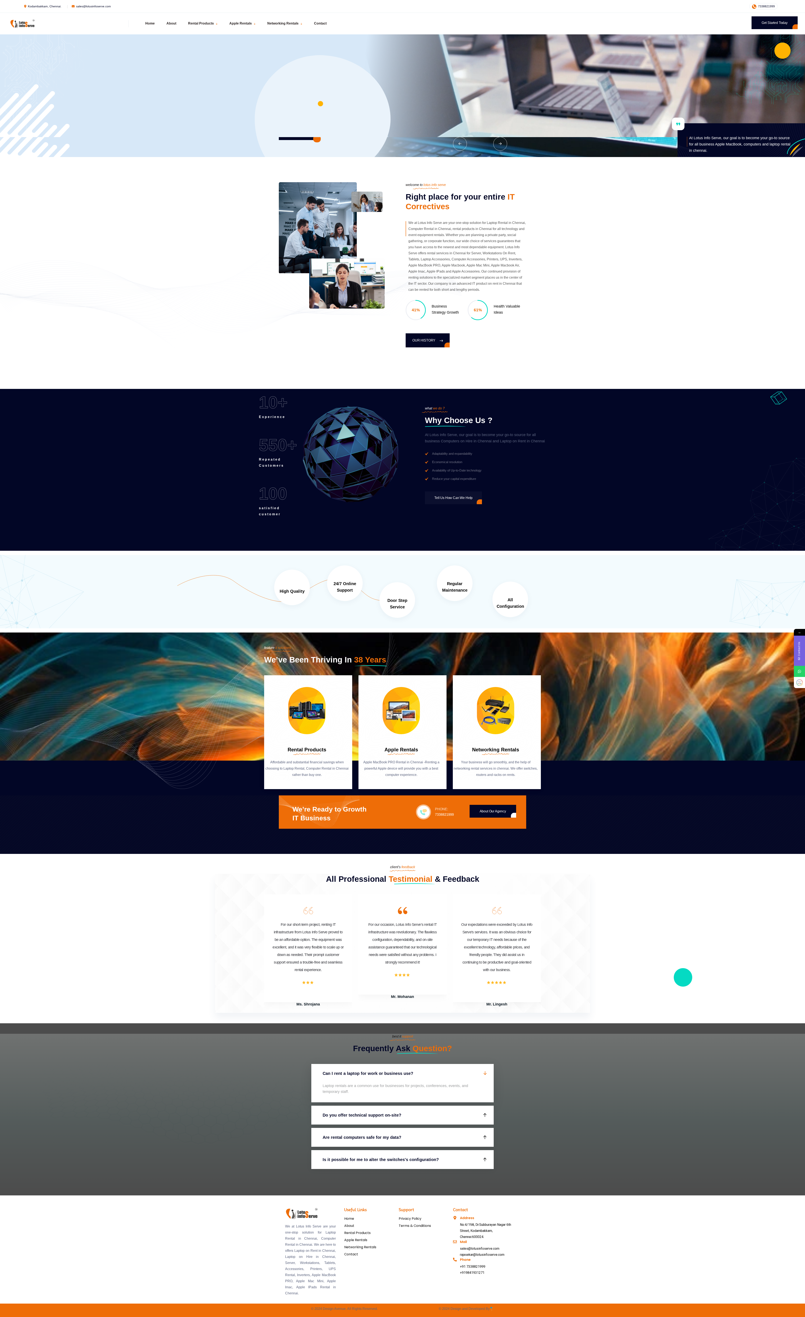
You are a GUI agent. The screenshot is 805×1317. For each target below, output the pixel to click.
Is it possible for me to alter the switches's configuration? (381, 1159)
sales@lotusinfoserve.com (93, 6)
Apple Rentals (401, 749)
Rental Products (307, 749)
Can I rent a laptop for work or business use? (368, 1073)
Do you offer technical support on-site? (362, 1115)
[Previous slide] (460, 144)
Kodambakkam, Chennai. (44, 6)
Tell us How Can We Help (453, 498)
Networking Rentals (495, 749)
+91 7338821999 (472, 1267)
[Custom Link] (799, 682)
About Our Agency (493, 811)
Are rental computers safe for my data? (362, 1137)
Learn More (295, 113)
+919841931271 (472, 1273)
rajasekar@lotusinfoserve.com (482, 1255)
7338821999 (766, 6)
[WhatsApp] (799, 671)
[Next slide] (500, 144)
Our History (424, 340)
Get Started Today (775, 23)
